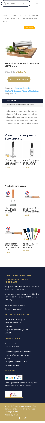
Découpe (22, 15)
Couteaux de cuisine (23, 88)
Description (11, 101)
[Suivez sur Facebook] (20, 418)
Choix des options (9, 172)
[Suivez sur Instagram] (25, 418)
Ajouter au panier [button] (28, 172)
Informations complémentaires (20, 105)
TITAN (16, 415)
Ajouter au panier (18, 79)
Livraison (8, 358)
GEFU (14, 94)
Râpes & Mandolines (30, 91)
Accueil (5, 15)
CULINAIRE (13, 15)
